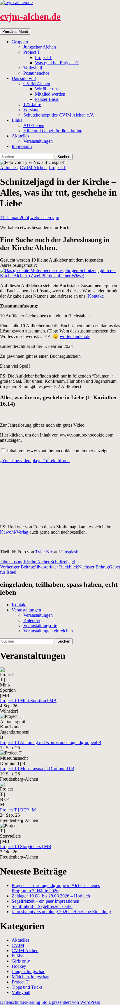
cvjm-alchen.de (30, 16)
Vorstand (31, 109)
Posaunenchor (36, 73)
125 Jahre (32, 104)
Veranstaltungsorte (40, 625)
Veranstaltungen (38, 141)
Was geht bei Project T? (57, 62)
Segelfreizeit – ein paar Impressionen (45, 901)
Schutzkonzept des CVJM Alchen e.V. (58, 114)
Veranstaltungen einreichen (48, 630)
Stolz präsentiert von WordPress (70, 1002)
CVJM (18, 945)
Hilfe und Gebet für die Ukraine (52, 130)
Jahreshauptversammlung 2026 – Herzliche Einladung (61, 911)
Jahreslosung (12, 561)
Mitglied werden (50, 94)
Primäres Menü (15, 31)
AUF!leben (33, 125)
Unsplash (69, 551)
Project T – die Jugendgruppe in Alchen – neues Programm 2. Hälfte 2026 (56, 888)
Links (17, 120)
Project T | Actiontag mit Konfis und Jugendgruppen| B (50, 742)
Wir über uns (47, 88)
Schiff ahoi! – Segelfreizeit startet (42, 906)
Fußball (19, 955)
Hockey (19, 966)
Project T (31, 52)
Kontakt (95, 296)
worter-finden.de (75, 336)
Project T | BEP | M (18, 809)
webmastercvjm (44, 217)
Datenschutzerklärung (20, 1002)
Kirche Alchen (37, 561)
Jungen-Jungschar (28, 971)
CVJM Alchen (36, 83)
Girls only (21, 960)
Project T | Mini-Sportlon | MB (28, 700)
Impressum (22, 146)
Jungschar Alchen (39, 46)
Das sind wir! (24, 78)
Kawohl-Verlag (14, 532)
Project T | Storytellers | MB (25, 846)
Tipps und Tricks (27, 987)
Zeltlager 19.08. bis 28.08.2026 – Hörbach (51, 895)
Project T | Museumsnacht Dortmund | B (37, 768)
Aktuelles (20, 135)
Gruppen (20, 41)
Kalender (31, 620)
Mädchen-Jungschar (30, 976)
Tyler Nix (44, 551)
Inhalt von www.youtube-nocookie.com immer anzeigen (59, 450)
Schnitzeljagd (62, 561)
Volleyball (32, 67)
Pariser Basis (47, 99)
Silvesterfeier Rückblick (39, 566)
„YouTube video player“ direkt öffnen (35, 460)
